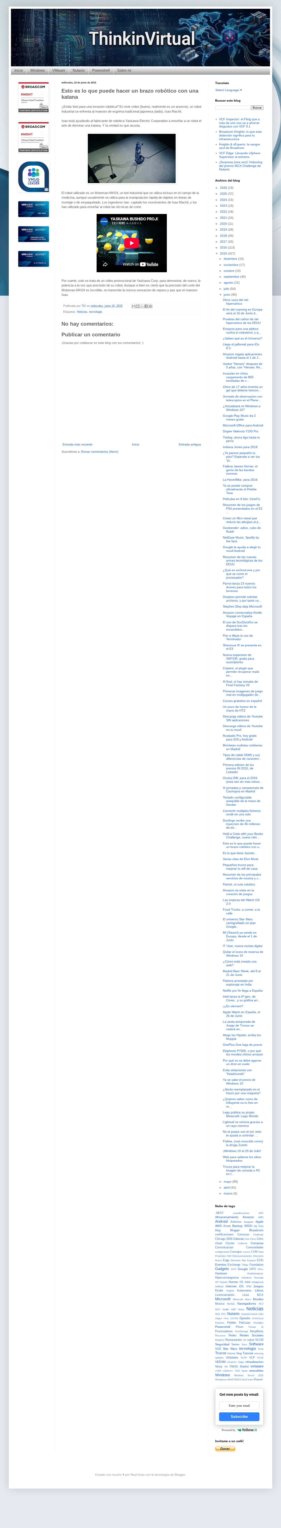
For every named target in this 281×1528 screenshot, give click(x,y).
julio (227, 288)
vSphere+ (228, 1370)
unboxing (258, 1353)
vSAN (218, 1370)
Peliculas (244, 1322)
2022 (224, 211)
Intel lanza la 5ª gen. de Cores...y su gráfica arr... (241, 998)
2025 (224, 193)
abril (227, 1187)
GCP (233, 1269)
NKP (233, 1309)
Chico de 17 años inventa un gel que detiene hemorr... (243, 388)
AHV (261, 1213)
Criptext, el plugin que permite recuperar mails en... (241, 671)
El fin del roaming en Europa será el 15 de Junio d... (242, 311)
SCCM (259, 1339)
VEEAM (220, 1362)
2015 (224, 253)
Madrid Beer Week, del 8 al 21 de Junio (242, 973)
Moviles (258, 1299)
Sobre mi (124, 70)
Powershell (101, 70)
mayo (228, 1181)
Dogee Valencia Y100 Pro (240, 431)
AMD (260, 1217)
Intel (247, 1282)
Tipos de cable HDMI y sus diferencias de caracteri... (242, 756)
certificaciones (224, 1234)
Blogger (235, 1230)
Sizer (244, 1344)
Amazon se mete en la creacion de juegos (238, 892)
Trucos (220, 1353)
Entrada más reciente (77, 444)
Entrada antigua (190, 444)
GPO (252, 1269)
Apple (259, 1221)
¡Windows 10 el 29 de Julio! (242, 1151)
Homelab (258, 1277)
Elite (244, 1260)
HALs (260, 1269)
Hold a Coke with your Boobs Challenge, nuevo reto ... (243, 835)
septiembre (232, 276)
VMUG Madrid (239, 1366)
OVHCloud (257, 1318)
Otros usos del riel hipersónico (235, 301)
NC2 (261, 1303)
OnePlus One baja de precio (242, 1044)
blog (217, 1230)
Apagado (248, 1222)
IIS (241, 1282)
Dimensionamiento (242, 1256)
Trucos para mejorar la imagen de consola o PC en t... (241, 1170)
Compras (257, 1243)
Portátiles (258, 1322)
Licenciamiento (224, 1295)
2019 (224, 229)
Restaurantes (233, 1339)
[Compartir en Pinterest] (150, 306)
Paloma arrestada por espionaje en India (238, 982)
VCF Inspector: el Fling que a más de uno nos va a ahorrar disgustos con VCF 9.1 (239, 122)
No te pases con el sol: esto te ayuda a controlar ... (242, 1133)
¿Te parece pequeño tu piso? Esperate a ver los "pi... (241, 456)
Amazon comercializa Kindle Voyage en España (242, 614)
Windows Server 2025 (248, 1375)
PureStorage (241, 1331)
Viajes (241, 1362)
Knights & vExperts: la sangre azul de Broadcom (239, 146)
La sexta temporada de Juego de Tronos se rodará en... (239, 1025)
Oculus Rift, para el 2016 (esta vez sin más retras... (242, 779)
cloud (218, 1243)
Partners (219, 1322)
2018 (224, 235)
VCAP (244, 1357)
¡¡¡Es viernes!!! (233, 1006)
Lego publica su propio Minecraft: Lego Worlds (240, 1114)
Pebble (231, 1322)
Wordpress (221, 1379)
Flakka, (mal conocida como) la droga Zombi (243, 1143)
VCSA (260, 1357)
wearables (256, 1370)
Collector (242, 1243)
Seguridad (222, 1344)
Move (248, 1299)
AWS (218, 1226)
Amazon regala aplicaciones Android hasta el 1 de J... (242, 356)
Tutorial (248, 1353)
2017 (224, 241)
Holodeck (246, 1277)
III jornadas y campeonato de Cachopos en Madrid (243, 789)
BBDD (248, 1226)
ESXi (260, 1260)
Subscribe (239, 1416)
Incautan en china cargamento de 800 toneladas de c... (238, 377)
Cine (247, 1239)
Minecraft (238, 1299)
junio (227, 294)
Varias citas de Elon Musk (240, 859)
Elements (236, 1260)
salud (250, 1339)
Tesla (260, 1349)
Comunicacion (224, 1247)
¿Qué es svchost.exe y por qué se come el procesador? (241, 573)
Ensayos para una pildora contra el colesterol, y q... (242, 330)
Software (256, 1344)
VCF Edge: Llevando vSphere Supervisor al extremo (239, 155)
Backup (237, 1226)
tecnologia (95, 311)
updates (219, 1357)
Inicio (18, 70)
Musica (219, 1303)
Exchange (234, 1264)
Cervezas (243, 1234)
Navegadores (246, 1303)
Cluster (229, 1243)
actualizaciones (241, 1213)
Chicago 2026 (223, 1238)
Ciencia (238, 1238)
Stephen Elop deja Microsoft (242, 606)
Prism (239, 1326)
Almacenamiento (226, 1217)
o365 (260, 1314)
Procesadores (224, 1331)
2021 (224, 217)
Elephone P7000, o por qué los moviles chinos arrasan (243, 1052)
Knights (230, 1290)
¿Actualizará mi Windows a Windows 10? (241, 408)
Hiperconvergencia (227, 1277)
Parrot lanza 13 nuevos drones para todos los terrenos (239, 587)
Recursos (220, 1335)
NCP (217, 1309)
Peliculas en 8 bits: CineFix (241, 499)
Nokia (241, 1309)
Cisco (253, 1239)
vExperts (232, 1362)
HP (216, 1282)
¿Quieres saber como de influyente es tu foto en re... (240, 1102)
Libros (259, 1290)
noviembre (231, 265)
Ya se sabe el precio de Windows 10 (239, 1081)
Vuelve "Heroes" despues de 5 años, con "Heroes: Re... (243, 365)
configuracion (222, 1252)
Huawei (223, 1282)
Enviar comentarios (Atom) (99, 451)
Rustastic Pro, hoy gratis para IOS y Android (240, 737)
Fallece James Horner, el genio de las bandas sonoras (240, 470)
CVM (254, 1251)
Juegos (258, 1286)
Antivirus (235, 1221)
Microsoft (223, 1299)
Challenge (258, 1234)
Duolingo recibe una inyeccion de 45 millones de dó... (241, 824)
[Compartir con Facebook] (146, 306)
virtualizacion (254, 1362)
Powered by (229, 1430)
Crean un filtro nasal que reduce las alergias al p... (242, 520)
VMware (58, 70)
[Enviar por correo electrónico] (133, 306)
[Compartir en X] (142, 306)
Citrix (260, 1238)
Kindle (219, 1290)
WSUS (237, 1379)
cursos (246, 1252)
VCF (252, 1357)
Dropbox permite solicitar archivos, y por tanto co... (242, 598)
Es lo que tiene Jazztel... (240, 853)
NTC (223, 1314)
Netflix (225, 1309)
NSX (217, 1314)
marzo (228, 1193)
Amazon (248, 1217)
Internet (231, 1286)
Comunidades (254, 1247)
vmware (256, 1366)
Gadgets (222, 1269)
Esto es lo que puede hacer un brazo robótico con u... (242, 845)
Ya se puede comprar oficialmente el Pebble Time (240, 489)
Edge (226, 1260)
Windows (37, 70)
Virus (218, 1366)
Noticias (82, 311)
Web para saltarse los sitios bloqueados (242, 1158)
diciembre (231, 258)
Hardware (221, 1273)
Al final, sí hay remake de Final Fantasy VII (240, 683)
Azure (227, 1226)
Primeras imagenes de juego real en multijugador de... (243, 693)
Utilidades (232, 1357)
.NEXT (219, 1213)
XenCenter (247, 1379)
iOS (241, 1286)
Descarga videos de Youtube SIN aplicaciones (243, 718)
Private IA (256, 1327)
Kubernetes (244, 1290)
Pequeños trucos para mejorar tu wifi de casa (240, 866)
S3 (244, 1340)
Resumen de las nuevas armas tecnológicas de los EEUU (242, 560)
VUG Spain (241, 1370)
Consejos (236, 1251)
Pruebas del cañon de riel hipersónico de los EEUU (242, 321)
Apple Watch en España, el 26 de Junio (241, 1013)
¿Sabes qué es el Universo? (242, 338)
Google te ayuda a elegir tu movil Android (242, 549)
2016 (224, 247)
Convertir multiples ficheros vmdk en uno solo (242, 812)
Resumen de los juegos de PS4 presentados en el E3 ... (242, 508)
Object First (222, 1318)
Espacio (251, 1260)
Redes (233, 1335)
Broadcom (256, 1230)
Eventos (220, 1264)
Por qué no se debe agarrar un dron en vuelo (242, 1062)
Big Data (258, 1226)
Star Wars (230, 1348)
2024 (224, 199)
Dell (229, 1256)
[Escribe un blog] (138, 306)
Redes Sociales (251, 1335)
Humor (233, 1282)
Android (221, 1221)
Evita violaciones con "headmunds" (237, 1072)
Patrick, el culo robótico (239, 884)
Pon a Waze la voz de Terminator (238, 637)
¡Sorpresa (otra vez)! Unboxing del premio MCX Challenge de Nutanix (240, 165)
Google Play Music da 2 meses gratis (239, 417)
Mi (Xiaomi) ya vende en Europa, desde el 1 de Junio (240, 936)
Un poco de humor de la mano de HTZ (239, 708)
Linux (245, 1295)
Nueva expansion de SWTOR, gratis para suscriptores (238, 658)
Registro (219, 1340)
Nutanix (79, 70)
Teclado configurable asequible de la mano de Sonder (241, 801)
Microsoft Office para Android (243, 425)
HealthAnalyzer (255, 1273)
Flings (245, 1264)
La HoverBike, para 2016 (240, 479)
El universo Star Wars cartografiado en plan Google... (239, 922)
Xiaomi (258, 1379)
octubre (229, 270)
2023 (224, 205)
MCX (260, 1295)
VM (226, 1366)
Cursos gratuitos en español (242, 701)
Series (235, 1344)
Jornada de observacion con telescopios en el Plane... (242, 398)
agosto (229, 282)
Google (243, 1269)
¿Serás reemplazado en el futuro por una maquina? (242, 1091)
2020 (224, 223)
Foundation (256, 1264)
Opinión (245, 1318)
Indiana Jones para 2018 (240, 447)
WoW (230, 1379)
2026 (224, 187)
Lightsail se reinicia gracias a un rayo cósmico (243, 1123)
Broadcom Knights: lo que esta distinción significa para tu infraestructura (240, 135)
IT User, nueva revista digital (242, 946)
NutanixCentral (249, 1314)
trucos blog (234, 1353)
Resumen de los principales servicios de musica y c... (242, 876)
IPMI (248, 1286)
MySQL (231, 1303)
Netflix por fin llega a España (243, 990)
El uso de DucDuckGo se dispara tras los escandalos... (240, 625)
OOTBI (234, 1318)
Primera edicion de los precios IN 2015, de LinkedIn (238, 768)
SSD (218, 1348)
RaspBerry (256, 1331)
